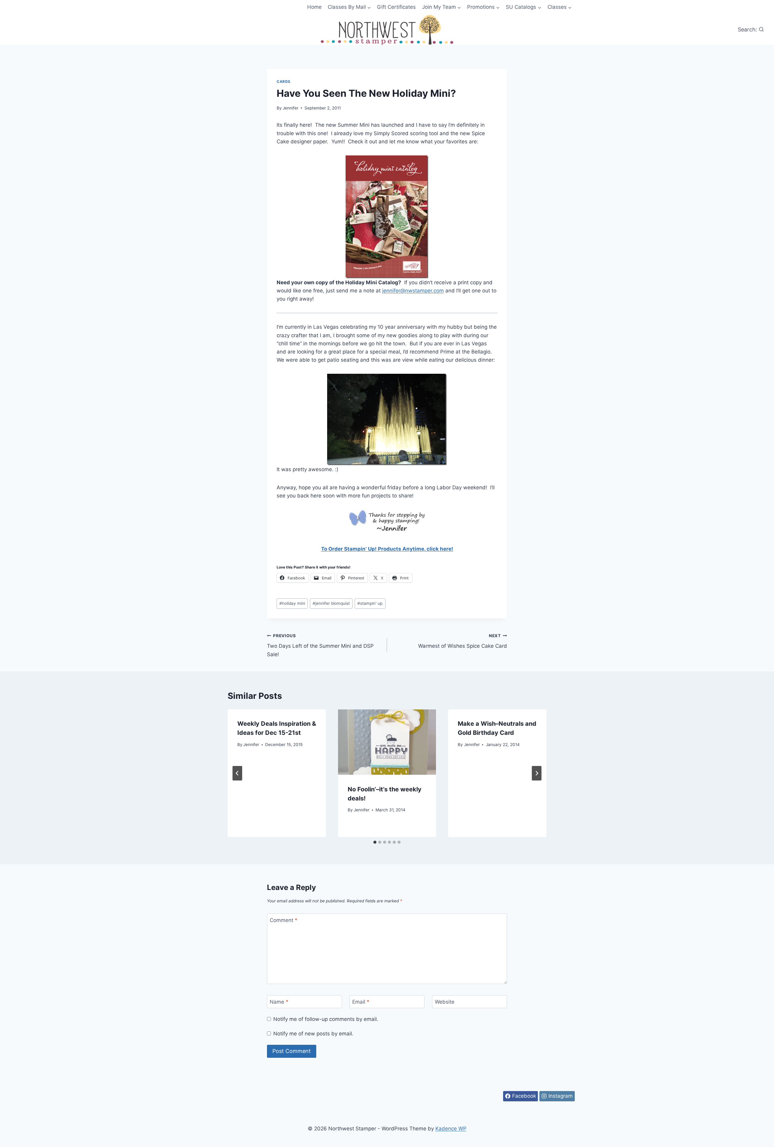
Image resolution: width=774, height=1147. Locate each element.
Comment (284, 920)
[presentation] (387, 742)
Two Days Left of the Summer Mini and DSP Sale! (320, 645)
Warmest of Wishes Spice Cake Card (462, 641)
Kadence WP (451, 1129)
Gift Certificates (396, 7)
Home (314, 7)
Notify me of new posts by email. (313, 1034)
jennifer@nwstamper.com (413, 291)
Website (444, 1002)
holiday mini (292, 603)
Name (279, 1002)
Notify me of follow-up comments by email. (325, 1019)
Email (360, 1002)
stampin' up (369, 603)
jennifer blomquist (331, 603)
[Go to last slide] (237, 773)
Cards (284, 81)
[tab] (374, 842)
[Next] (536, 773)
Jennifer (290, 108)
